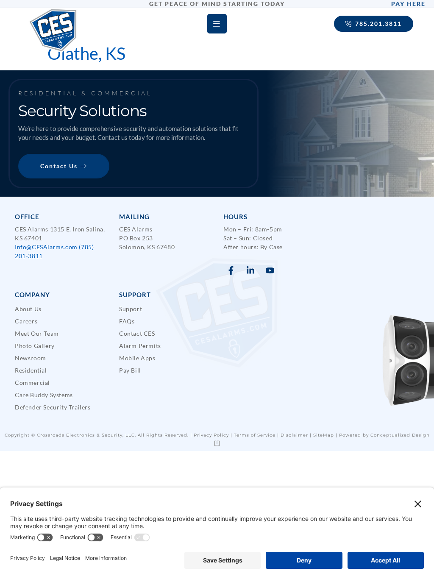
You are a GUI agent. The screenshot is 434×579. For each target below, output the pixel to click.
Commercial (32, 382)
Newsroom (30, 358)
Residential (31, 370)
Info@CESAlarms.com (46, 247)
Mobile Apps (137, 358)
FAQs (126, 321)
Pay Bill (130, 370)
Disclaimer (294, 435)
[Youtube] (270, 270)
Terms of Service (254, 435)
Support (130, 308)
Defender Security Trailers (53, 407)
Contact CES (137, 333)
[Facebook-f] (231, 270)
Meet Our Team (37, 333)
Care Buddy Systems (44, 394)
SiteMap (323, 435)
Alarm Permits (140, 345)
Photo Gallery (35, 345)
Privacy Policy (211, 435)
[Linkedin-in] (250, 270)
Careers (26, 321)
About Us (28, 308)
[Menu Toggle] (217, 23)
